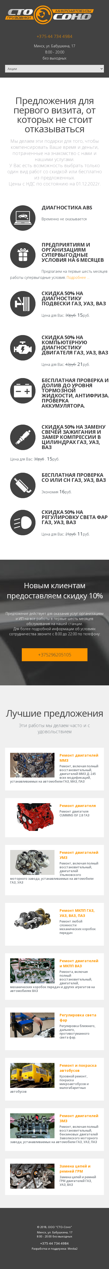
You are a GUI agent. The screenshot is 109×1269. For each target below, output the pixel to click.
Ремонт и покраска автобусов (78, 1068)
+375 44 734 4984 (54, 36)
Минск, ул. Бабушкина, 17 (54, 46)
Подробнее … (78, 277)
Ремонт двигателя (78, 805)
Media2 (73, 1248)
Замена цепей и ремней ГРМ (75, 1169)
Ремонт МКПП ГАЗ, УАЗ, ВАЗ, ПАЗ (77, 913)
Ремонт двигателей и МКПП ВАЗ (79, 963)
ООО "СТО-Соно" (60, 1227)
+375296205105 (54, 655)
